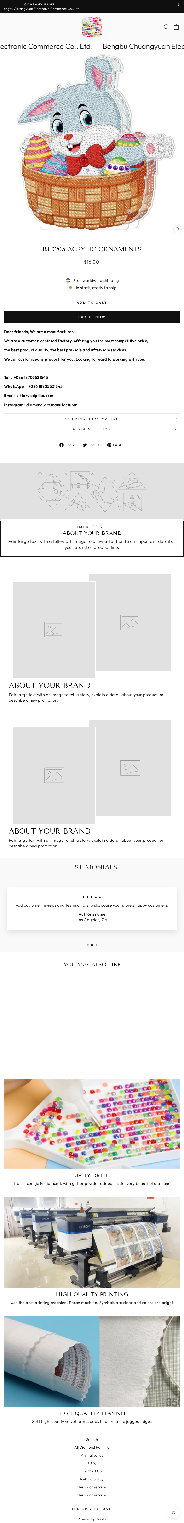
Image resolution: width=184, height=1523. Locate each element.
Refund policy (92, 1479)
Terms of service (92, 1487)
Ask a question (92, 429)
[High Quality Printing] (92, 1242)
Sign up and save (90, 1509)
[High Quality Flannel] (92, 1361)
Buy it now (92, 317)
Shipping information (92, 419)
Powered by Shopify (92, 1519)
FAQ (92, 1463)
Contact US (92, 1471)
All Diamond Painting (91, 1447)
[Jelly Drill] (92, 1124)
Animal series (92, 1455)
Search (92, 1439)
